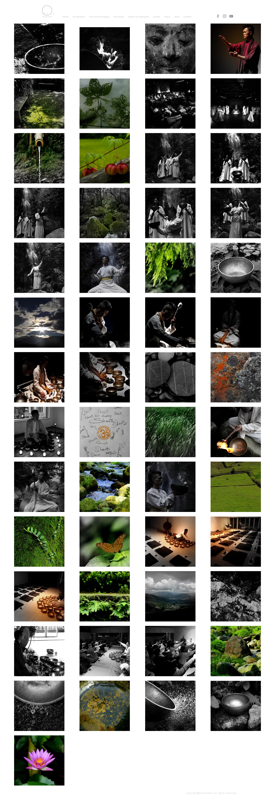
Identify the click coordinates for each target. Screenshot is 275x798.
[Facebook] (218, 16)
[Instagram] (224, 16)
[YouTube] (231, 16)
